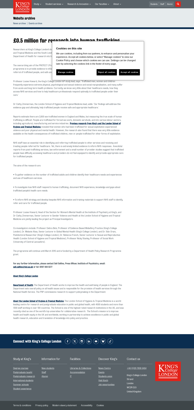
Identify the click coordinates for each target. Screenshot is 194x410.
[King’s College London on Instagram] (82, 341)
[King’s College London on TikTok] (110, 341)
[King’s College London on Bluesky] (103, 341)
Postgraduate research (24, 376)
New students (48, 368)
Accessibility (86, 405)
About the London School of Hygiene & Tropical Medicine (38, 301)
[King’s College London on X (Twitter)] (75, 341)
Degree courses (20, 368)
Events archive (35, 23)
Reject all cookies (106, 72)
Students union (105, 376)
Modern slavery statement (64, 405)
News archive (19, 23)
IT (71, 376)
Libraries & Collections (80, 368)
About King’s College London (25, 276)
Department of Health (23, 285)
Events (101, 372)
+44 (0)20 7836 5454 (136, 368)
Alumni (170, 4)
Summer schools (21, 385)
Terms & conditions (22, 405)
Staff (162, 4)
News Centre (104, 368)
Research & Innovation (78, 4)
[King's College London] (168, 369)
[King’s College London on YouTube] (96, 341)
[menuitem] (37, 4)
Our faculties (101, 4)
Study (36, 4)
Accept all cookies (129, 72)
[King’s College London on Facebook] (67, 341)
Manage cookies (65, 72)
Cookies (100, 405)
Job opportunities (106, 385)
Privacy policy (41, 405)
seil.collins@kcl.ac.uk (23, 267)
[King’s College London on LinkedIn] (89, 341)
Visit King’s (103, 380)
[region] (98, 60)
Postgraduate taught (22, 372)
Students (154, 4)
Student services (53, 4)
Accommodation (77, 372)
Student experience (22, 389)
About (116, 4)
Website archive (24, 18)
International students (23, 380)
